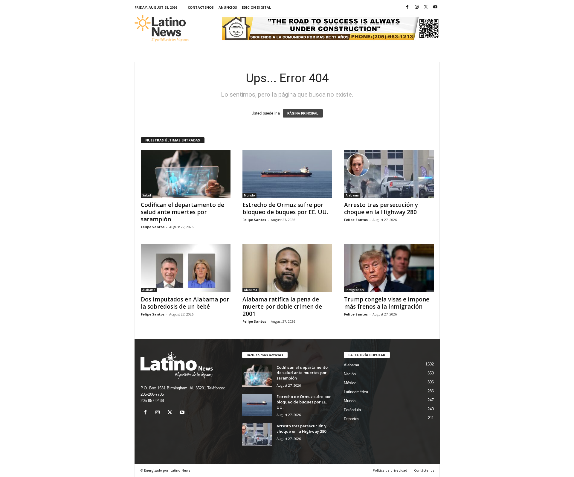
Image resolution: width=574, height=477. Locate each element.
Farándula (352, 410)
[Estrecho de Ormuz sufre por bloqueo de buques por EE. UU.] (287, 174)
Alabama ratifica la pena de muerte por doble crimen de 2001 (282, 306)
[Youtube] (435, 7)
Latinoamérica (356, 392)
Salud (146, 195)
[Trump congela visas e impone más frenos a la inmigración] (389, 268)
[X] (426, 7)
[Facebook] (407, 7)
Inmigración (355, 290)
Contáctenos (201, 7)
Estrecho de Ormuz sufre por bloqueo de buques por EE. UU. (285, 208)
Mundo (249, 195)
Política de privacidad (390, 470)
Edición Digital (256, 7)
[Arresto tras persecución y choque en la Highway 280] (389, 174)
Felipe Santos (152, 227)
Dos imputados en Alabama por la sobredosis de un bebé (185, 302)
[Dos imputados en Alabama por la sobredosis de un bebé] (185, 268)
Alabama (352, 195)
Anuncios (228, 7)
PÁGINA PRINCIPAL (302, 113)
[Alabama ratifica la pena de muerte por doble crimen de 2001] (287, 268)
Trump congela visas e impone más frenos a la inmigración (386, 302)
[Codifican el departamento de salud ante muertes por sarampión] (185, 174)
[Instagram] (416, 7)
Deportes (351, 419)
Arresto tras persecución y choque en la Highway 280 (381, 208)
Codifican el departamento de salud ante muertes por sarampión (182, 212)
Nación (350, 374)
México (350, 383)
